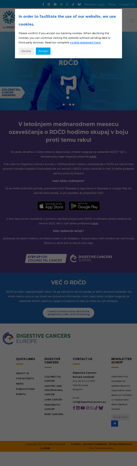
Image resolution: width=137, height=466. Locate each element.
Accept (43, 51)
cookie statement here (85, 42)
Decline (26, 51)
